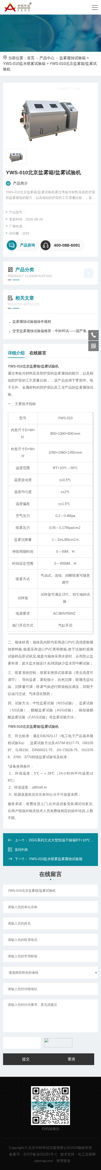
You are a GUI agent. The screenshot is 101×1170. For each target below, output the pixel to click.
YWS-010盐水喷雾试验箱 (24, 64)
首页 (31, 58)
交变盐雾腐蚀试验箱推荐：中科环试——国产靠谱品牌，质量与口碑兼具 (52, 331)
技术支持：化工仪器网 (78, 1154)
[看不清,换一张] (57, 1042)
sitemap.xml (43, 1161)
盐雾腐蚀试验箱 (72, 58)
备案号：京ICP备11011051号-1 (33, 1154)
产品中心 (46, 58)
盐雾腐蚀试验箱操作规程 (31, 321)
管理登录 (63, 1161)
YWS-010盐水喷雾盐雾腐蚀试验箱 (55, 859)
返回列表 (21, 849)
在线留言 (37, 353)
